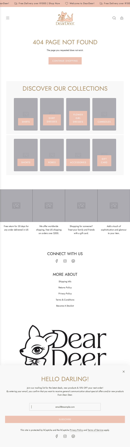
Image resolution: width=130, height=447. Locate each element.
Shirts (26, 121)
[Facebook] (57, 261)
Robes (52, 162)
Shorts (25, 162)
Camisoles (104, 121)
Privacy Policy (76, 430)
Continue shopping (65, 60)
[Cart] (122, 18)
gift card (104, 160)
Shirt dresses (52, 120)
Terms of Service (95, 430)
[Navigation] (7, 18)
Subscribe (65, 419)
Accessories (78, 162)
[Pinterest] (73, 261)
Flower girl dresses (78, 118)
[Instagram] (65, 261)
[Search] (114, 18)
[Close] (123, 371)
